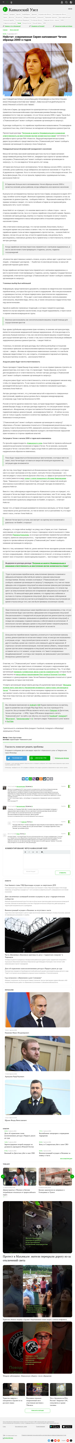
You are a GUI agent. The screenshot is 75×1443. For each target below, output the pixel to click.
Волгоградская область (59, 14)
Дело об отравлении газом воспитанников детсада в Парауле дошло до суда (33, 968)
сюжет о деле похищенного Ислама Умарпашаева (45, 478)
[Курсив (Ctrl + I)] (29, 852)
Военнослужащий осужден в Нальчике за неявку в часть (54, 1154)
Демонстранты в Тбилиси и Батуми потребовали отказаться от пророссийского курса (19, 1192)
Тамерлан (23, 822)
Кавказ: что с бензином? (13, 26)
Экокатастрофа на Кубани (63, 26)
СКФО (62, 20)
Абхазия (5, 14)
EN (7, 2)
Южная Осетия (26, 23)
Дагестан (11, 17)
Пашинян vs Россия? (38, 26)
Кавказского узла (34, 443)
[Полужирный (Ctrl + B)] (25, 852)
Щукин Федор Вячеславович (16, 1120)
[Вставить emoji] (42, 852)
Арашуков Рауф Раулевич (14, 1076)
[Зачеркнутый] (37, 852)
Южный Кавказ (37, 23)
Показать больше (37, 1410)
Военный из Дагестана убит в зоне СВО (19, 1153)
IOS (39, 705)
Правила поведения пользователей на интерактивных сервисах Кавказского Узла (44, 1435)
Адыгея (18, 14)
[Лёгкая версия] (11, 2)
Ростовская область (36, 20)
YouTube (10, 721)
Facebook (53, 716)
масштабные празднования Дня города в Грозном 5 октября (41, 674)
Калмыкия (40, 17)
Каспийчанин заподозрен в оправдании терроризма (54, 1134)
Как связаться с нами (21, 1426)
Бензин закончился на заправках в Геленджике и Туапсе (52, 1191)
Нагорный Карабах (8, 20)
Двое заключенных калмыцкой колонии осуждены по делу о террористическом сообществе (35, 897)
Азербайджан (26, 14)
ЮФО (44, 23)
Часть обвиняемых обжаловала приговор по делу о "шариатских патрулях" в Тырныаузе (34, 956)
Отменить (62, 873)
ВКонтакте (10, 719)
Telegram (53, 710)
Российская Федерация (22, 20)
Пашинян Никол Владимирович (17, 1032)
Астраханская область (44, 14)
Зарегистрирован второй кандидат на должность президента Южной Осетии (19, 1145)
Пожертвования (40, 1426)
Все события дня (66, 1158)
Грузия (5, 17)
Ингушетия (19, 17)
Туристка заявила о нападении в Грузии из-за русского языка (12, 1400)
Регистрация (30, 871)
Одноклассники (23, 719)
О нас (4, 1426)
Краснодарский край (65, 17)
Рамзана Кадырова (21, 535)
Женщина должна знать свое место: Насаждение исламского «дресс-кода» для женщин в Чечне (37, 687)
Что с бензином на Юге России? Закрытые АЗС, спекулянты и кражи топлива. (59, 1401)
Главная (5, 30)
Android (33, 705)
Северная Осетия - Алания (51, 20)
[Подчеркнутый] (33, 852)
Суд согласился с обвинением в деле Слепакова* (23, 978)
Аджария (12, 14)
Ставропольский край (9, 23)
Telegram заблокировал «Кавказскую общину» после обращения (27, 1376)
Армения (34, 14)
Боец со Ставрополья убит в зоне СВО (53, 1144)
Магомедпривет (21, 786)
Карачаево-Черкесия (51, 17)
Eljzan (18, 834)
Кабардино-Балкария (30, 17)
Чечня (19, 23)
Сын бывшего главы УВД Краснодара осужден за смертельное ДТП (30, 885)
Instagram (63, 716)
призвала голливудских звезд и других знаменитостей (36, 672)
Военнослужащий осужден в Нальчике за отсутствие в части (28, 910)
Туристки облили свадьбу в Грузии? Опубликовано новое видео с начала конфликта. (35, 1319)
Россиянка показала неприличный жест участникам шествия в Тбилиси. (34, 1401)
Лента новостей (14, 30)
